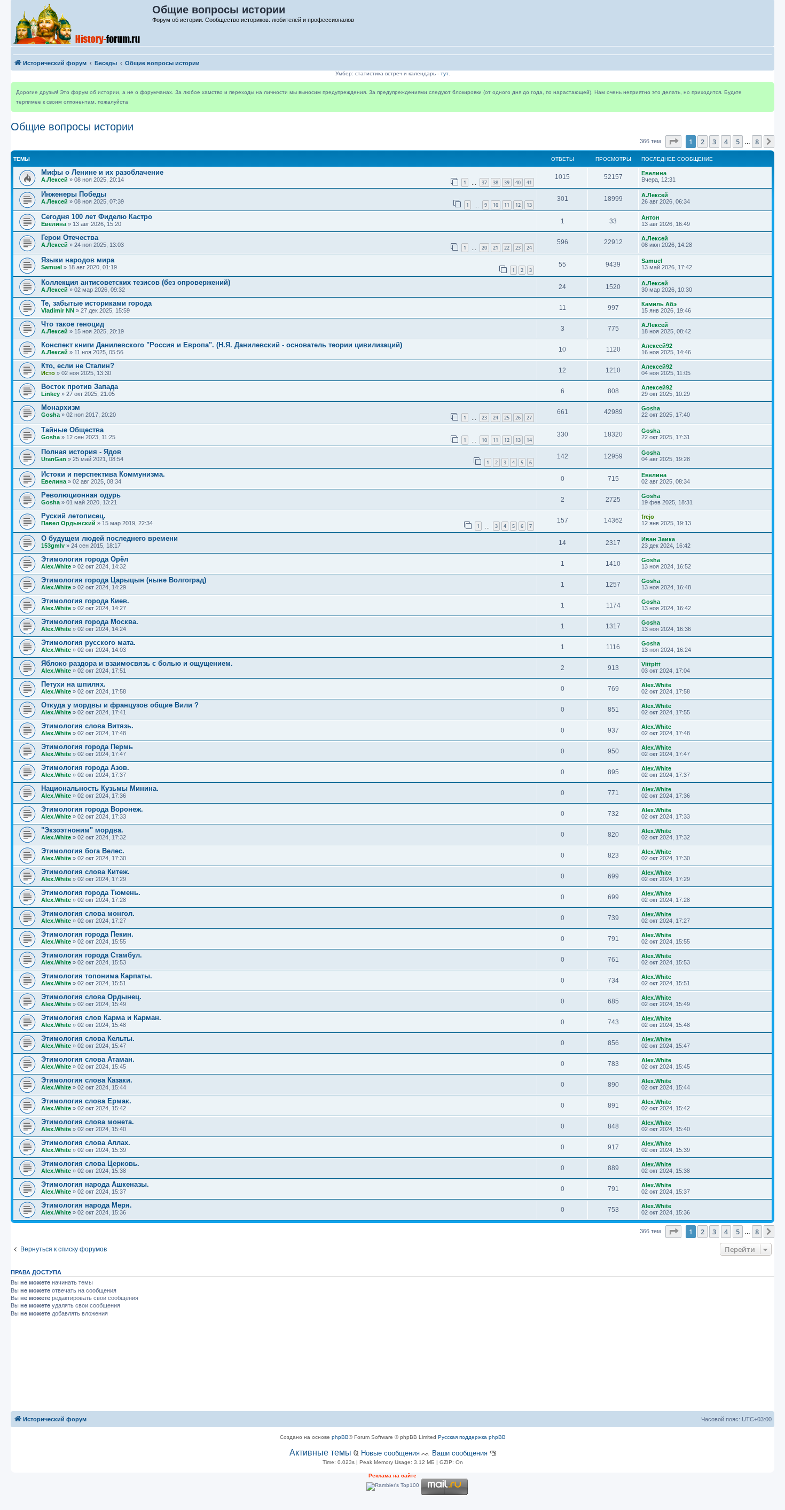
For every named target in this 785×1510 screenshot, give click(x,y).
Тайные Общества (72, 430)
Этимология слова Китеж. (85, 872)
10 (495, 204)
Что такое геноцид (72, 324)
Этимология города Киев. (85, 601)
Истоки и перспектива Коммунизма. (103, 474)
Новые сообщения (390, 1453)
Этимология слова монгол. (88, 913)
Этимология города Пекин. (87, 934)
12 (518, 204)
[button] (673, 141)
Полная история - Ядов (81, 452)
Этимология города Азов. (85, 768)
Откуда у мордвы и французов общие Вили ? (120, 705)
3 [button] (714, 141)
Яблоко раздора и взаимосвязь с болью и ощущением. (137, 663)
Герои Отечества (69, 237)
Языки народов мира (77, 260)
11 (506, 204)
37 (484, 182)
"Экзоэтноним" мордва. (82, 830)
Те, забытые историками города (96, 303)
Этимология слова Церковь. (90, 1163)
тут (445, 73)
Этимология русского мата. (88, 643)
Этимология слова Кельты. (88, 1038)
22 (506, 247)
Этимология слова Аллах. (85, 1143)
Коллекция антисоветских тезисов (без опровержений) (135, 282)
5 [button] (738, 141)
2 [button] (702, 141)
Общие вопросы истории (72, 127)
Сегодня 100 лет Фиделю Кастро (96, 217)
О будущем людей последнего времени (109, 538)
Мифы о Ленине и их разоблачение (102, 172)
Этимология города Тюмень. (90, 893)
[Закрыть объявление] (766, 90)
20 (484, 247)
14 (529, 440)
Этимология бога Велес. (82, 851)
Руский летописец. (73, 516)
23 (518, 247)
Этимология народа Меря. (86, 1205)
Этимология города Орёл (84, 559)
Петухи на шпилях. (73, 684)
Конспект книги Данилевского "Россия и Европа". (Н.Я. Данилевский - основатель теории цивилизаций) (221, 345)
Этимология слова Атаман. (88, 1059)
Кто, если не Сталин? (77, 366)
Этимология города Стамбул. (91, 955)
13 (529, 204)
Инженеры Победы (73, 194)
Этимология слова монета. (87, 1122)
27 (529, 417)
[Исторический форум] (82, 23)
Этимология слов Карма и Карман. (101, 1018)
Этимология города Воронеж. (92, 809)
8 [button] (757, 141)
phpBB (340, 1437)
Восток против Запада (79, 387)
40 (518, 182)
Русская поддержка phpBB (472, 1437)
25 (506, 417)
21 (495, 247)
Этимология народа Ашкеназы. (95, 1184)
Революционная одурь (81, 495)
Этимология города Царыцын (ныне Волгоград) (123, 580)
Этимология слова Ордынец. (91, 997)
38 (495, 182)
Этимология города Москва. (89, 622)
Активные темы (320, 1452)
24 (529, 247)
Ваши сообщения (460, 1453)
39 (506, 182)
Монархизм (60, 407)
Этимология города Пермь (87, 747)
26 (518, 417)
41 (529, 182)
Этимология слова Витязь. (87, 726)
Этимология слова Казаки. (86, 1080)
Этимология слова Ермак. (86, 1101)
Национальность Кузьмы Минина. (100, 788)
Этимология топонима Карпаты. (96, 976)
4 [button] (726, 141)
